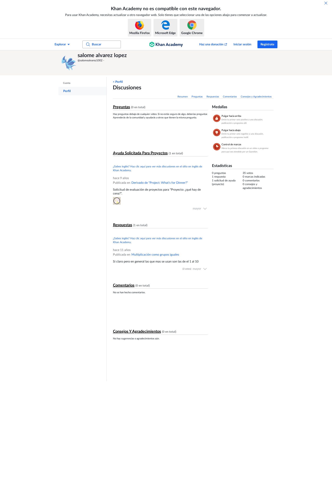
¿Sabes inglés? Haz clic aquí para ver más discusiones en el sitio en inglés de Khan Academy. (157, 168)
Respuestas (213, 97)
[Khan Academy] (166, 44)
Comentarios (230, 97)
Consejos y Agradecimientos (256, 97)
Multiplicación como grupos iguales (155, 254)
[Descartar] (326, 3)
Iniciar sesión (242, 44)
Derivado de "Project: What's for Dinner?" (159, 182)
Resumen (183, 97)
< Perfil (118, 81)
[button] (69, 62)
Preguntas (197, 97)
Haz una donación (211, 44)
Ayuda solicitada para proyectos (140, 153)
